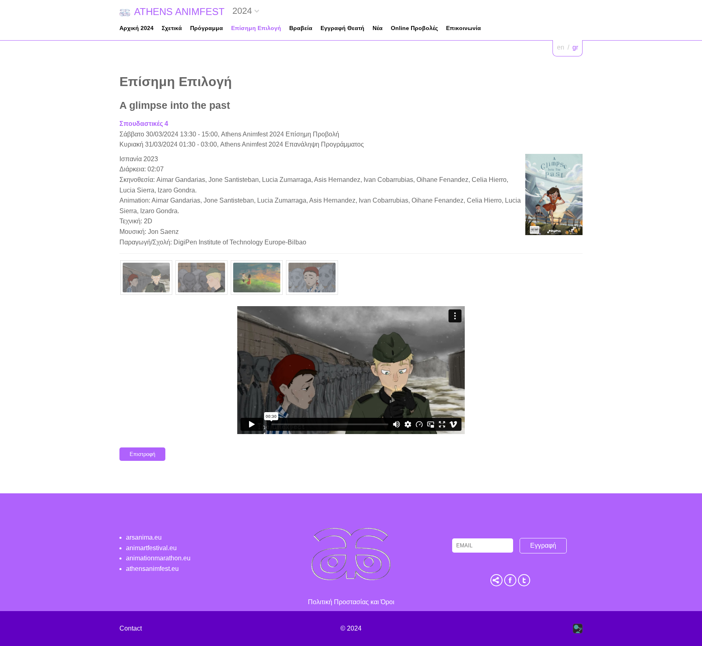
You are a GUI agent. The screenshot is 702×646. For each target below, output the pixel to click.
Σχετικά (172, 28)
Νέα (378, 28)
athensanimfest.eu (152, 568)
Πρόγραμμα (206, 28)
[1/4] (146, 277)
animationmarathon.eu (158, 558)
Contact (130, 628)
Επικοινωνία (463, 28)
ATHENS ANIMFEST (179, 11)
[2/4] (201, 277)
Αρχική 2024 (136, 28)
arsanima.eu (144, 537)
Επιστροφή (142, 454)
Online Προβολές (414, 28)
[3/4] (256, 277)
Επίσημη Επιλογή (256, 28)
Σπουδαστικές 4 (143, 123)
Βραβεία (300, 28)
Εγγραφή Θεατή (342, 28)
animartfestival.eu (151, 547)
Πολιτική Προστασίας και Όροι (351, 601)
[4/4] (312, 277)
